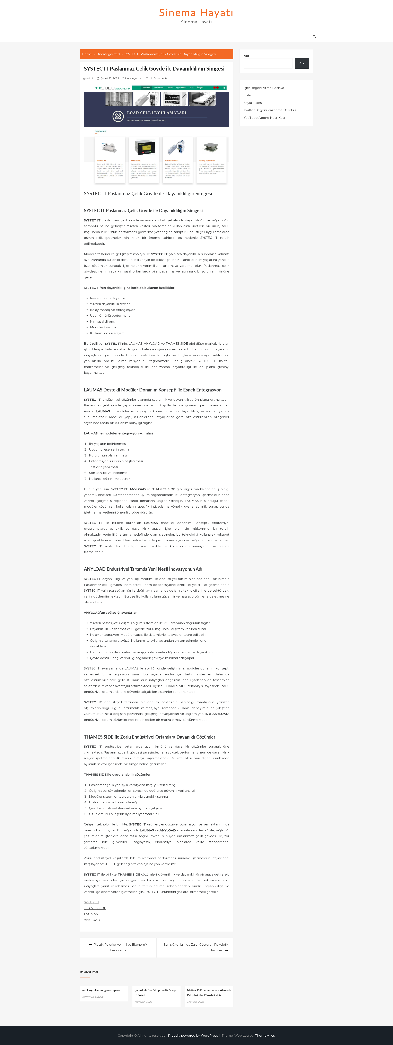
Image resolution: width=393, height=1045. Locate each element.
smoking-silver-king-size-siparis (101, 990)
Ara (246, 56)
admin (90, 78)
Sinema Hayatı (196, 13)
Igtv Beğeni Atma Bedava (264, 88)
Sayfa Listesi (253, 103)
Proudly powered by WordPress (193, 1035)
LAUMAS (91, 914)
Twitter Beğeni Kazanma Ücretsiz (270, 110)
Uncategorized (133, 78)
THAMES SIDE (95, 908)
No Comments (158, 78)
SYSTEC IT (91, 902)
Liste (247, 95)
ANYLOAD (92, 920)
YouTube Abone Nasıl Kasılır (266, 118)
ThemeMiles (265, 1035)
